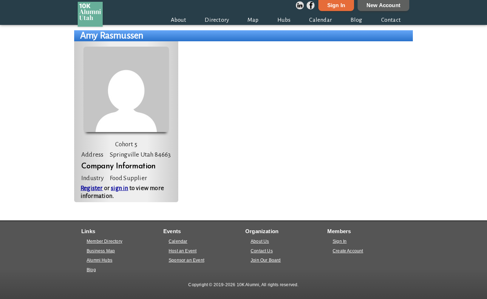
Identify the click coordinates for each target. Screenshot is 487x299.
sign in (119, 188)
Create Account (348, 250)
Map (253, 20)
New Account (383, 5)
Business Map (101, 250)
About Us (260, 241)
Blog (356, 20)
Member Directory (104, 241)
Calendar (320, 20)
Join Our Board (266, 260)
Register (92, 188)
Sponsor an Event (186, 260)
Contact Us (262, 250)
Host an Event (182, 250)
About (178, 20)
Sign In (336, 5)
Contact (391, 20)
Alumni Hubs (99, 260)
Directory (217, 20)
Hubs (284, 20)
